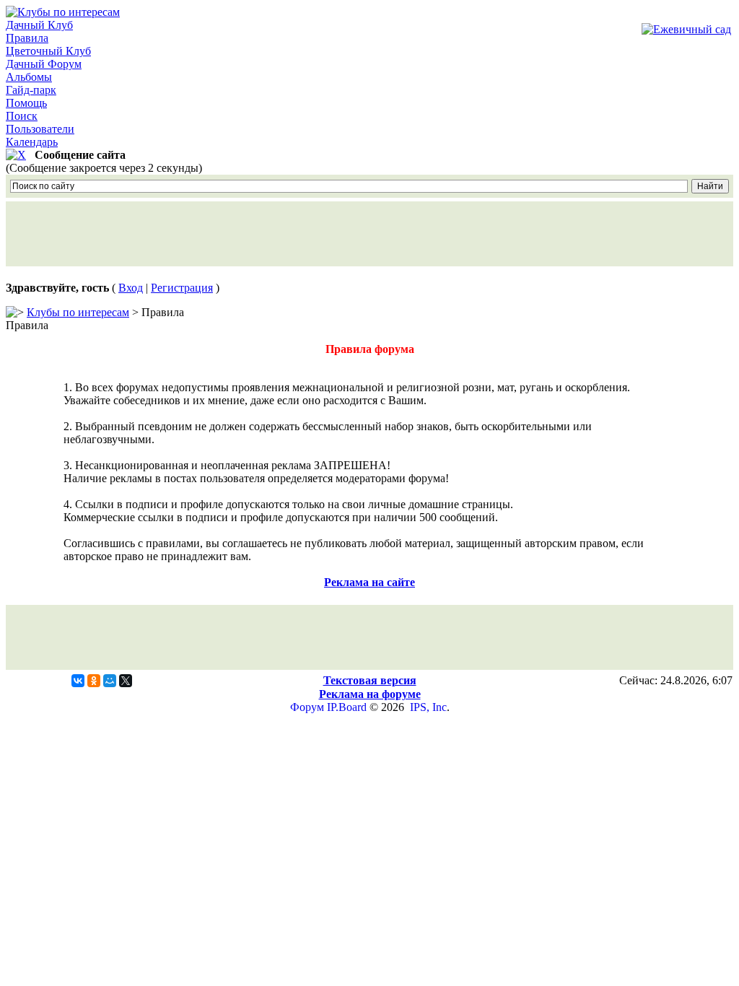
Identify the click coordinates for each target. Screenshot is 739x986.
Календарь (32, 142)
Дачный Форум (44, 64)
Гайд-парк (31, 90)
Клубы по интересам (78, 312)
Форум (307, 707)
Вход (130, 288)
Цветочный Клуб (48, 51)
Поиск (22, 116)
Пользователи (40, 129)
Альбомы (29, 77)
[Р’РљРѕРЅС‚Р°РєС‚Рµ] (77, 680)
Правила (27, 38)
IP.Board (347, 707)
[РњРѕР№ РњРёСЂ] (109, 680)
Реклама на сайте (369, 582)
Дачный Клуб (39, 25)
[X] (125, 680)
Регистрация (182, 288)
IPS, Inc (428, 707)
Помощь (26, 103)
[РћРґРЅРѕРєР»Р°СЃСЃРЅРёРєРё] (93, 680)
